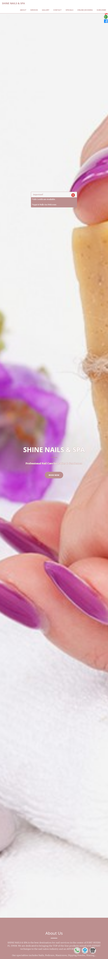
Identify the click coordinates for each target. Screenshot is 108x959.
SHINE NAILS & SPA (13, 3)
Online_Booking (85, 10)
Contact (57, 10)
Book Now (54, 475)
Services (34, 10)
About (23, 10)
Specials (69, 10)
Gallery (45, 10)
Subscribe (101, 10)
